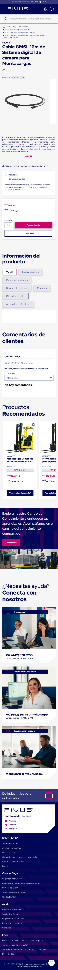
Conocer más (11, 543)
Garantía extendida (16, 179)
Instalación (13, 174)
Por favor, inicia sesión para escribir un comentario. (26, 368)
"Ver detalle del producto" (20, 493)
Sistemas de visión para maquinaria (17, 29)
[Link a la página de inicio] (6, 26)
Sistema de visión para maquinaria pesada (20, 32)
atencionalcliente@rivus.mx (25, 774)
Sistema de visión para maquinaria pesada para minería (24, 35)
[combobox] (29, 18)
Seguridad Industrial (20, 26)
